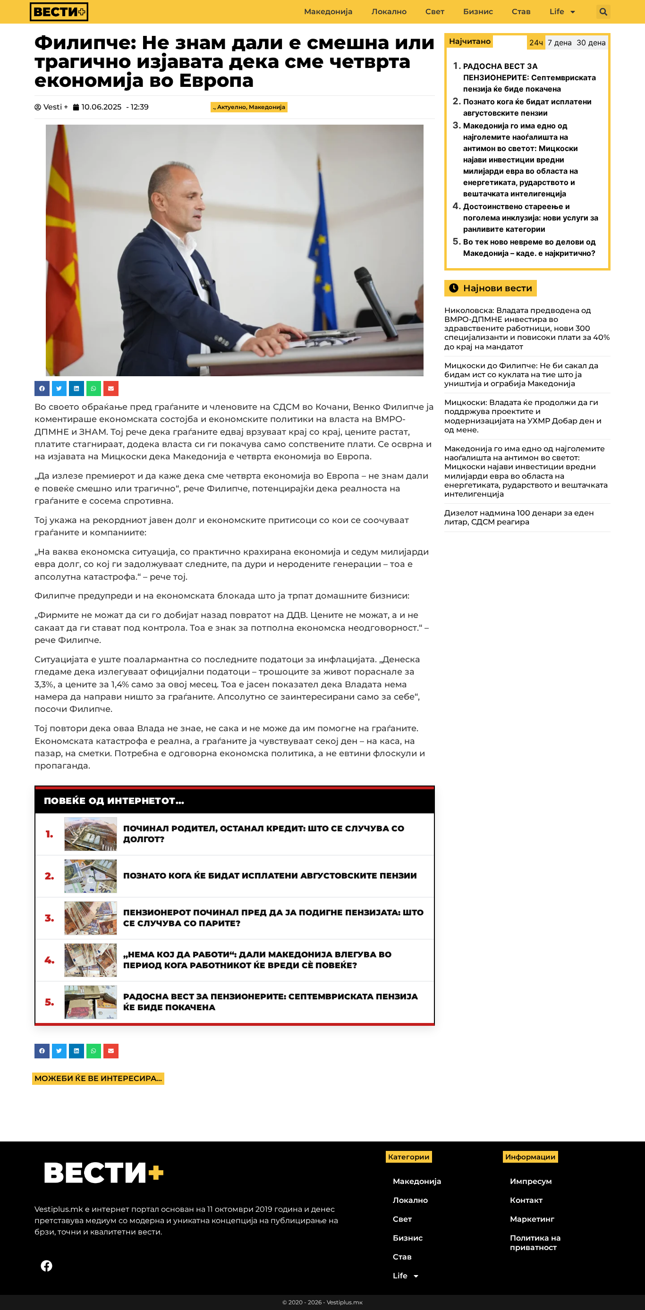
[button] (603, 12)
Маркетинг (532, 1219)
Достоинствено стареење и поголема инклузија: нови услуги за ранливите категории (530, 218)
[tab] (536, 42)
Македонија (328, 11)
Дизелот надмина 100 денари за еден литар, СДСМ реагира (519, 517)
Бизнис (478, 11)
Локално (389, 11)
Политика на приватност (535, 1243)
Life (557, 11)
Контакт (526, 1200)
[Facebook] (46, 1265)
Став (521, 11)
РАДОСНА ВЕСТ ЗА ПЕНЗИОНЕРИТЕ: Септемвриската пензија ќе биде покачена (529, 77)
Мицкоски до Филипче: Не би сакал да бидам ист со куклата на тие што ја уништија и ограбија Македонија (521, 374)
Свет (434, 11)
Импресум (531, 1181)
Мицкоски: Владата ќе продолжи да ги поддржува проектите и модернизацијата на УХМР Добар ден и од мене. (523, 416)
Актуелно (231, 106)
